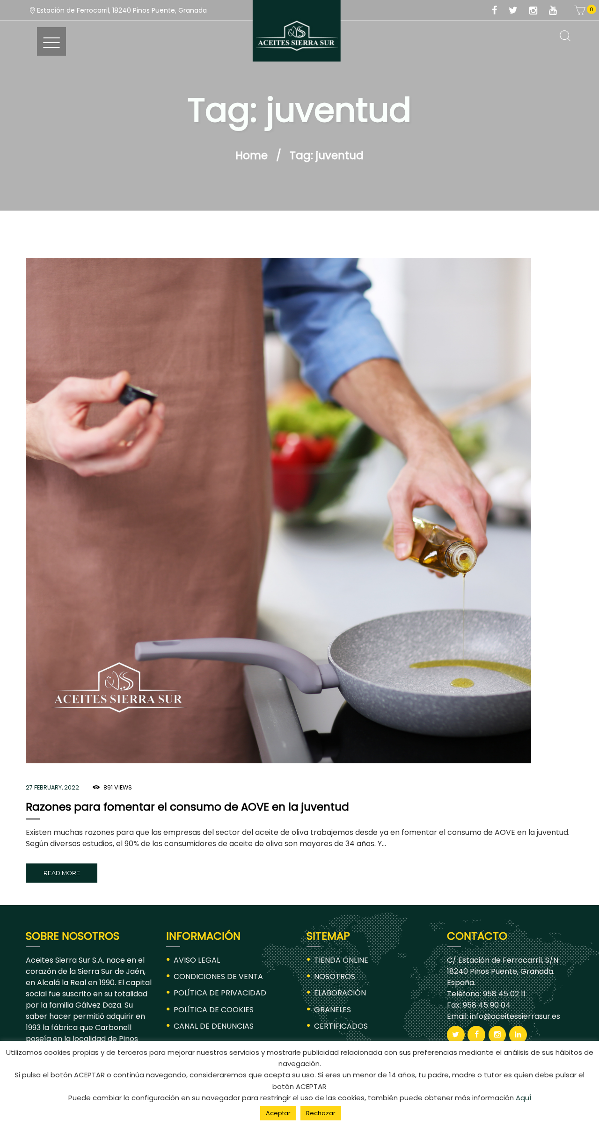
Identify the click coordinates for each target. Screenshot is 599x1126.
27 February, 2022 (52, 787)
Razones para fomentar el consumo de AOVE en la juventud (187, 806)
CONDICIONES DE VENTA (218, 976)
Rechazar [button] (321, 1113)
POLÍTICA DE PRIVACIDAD (220, 992)
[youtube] (558, 11)
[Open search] (565, 36)
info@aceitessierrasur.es (514, 1016)
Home (251, 155)
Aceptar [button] (278, 1113)
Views (117, 787)
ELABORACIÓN (340, 992)
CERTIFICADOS (341, 1026)
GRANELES (332, 1009)
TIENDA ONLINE (341, 960)
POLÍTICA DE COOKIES (214, 1009)
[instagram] (538, 11)
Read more (62, 873)
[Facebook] (499, 11)
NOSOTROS (334, 976)
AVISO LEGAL (197, 960)
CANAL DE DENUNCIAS (214, 1026)
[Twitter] (518, 11)
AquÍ (523, 1098)
